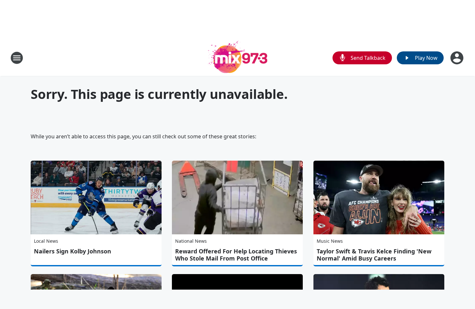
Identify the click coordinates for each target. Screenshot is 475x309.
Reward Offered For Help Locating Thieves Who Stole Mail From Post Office (236, 255)
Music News (330, 241)
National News (191, 241)
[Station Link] (237, 58)
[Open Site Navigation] (16, 57)
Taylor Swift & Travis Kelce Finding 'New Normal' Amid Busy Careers (374, 255)
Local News (46, 241)
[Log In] (457, 57)
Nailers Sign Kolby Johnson (72, 251)
